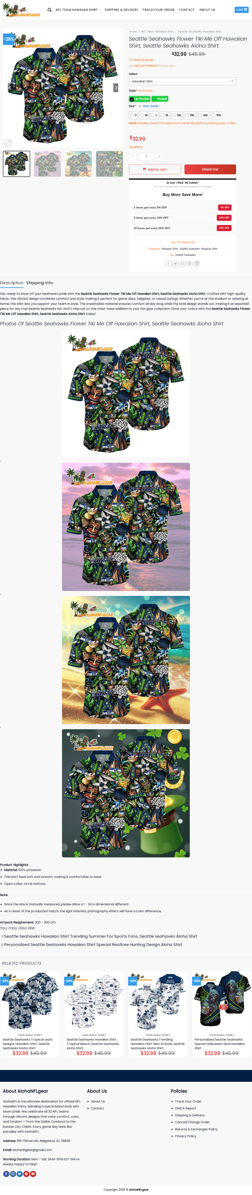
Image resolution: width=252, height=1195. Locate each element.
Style (133, 91)
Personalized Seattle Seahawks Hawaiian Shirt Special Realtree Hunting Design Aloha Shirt (93, 944)
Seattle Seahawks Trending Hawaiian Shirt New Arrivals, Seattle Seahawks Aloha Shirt (158, 1043)
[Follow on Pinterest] (26, 1174)
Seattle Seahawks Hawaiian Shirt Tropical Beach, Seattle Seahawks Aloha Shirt (93, 1043)
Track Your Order (158, 9)
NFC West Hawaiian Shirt (157, 32)
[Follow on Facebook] (6, 1174)
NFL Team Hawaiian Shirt (77, 9)
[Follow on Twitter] (20, 1174)
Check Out (210, 169)
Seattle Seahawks (185, 254)
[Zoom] (8, 143)
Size (132, 106)
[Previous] (10, 88)
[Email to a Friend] (182, 264)
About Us (207, 9)
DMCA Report (185, 1108)
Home (133, 32)
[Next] (115, 88)
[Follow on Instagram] (13, 1174)
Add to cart (157, 169)
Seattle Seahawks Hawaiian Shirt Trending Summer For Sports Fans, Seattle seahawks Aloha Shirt (100, 936)
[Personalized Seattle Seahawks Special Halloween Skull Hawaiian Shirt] (222, 1001)
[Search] (49, 10)
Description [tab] (11, 283)
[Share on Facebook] (168, 264)
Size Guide (150, 106)
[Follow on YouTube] (33, 1174)
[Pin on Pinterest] (189, 264)
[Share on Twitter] (175, 264)
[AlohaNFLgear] (22, 10)
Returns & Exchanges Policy (196, 1129)
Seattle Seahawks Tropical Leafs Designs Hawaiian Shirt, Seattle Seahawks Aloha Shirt (28, 1043)
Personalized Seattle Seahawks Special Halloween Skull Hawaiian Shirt (220, 1043)
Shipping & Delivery (121, 9)
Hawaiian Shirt (170, 248)
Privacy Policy (185, 1136)
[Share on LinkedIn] (197, 264)
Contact (187, 9)
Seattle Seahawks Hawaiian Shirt (199, 32)
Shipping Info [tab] (39, 283)
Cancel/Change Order (192, 1122)
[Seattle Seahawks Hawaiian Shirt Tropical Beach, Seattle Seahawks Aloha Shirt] (94, 1001)
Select (133, 74)
